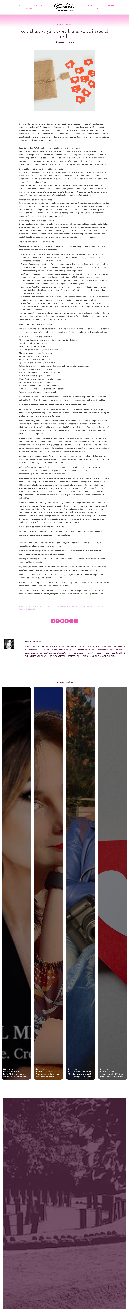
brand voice (24, 606)
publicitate (77, 606)
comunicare (36, 606)
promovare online (63, 606)
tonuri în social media (29, 609)
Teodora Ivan (102, 606)
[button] (53, 621)
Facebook (47, 606)
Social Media (65, 25)
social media (89, 606)
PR (53, 606)
